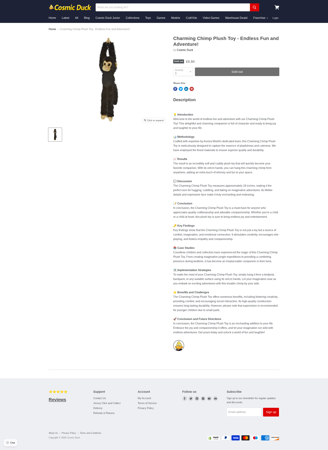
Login (275, 17)
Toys (148, 17)
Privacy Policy (146, 408)
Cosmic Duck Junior (107, 17)
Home (52, 17)
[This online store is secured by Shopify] (213, 439)
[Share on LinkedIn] (186, 89)
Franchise (259, 17)
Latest (65, 17)
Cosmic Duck (185, 50)
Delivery (97, 408)
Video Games (211, 17)
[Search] (254, 7)
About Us (53, 433)
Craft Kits (191, 17)
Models (175, 17)
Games (161, 17)
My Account (144, 398)
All (76, 17)
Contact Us (99, 398)
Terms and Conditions (90, 433)
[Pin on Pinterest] (192, 89)
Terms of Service (147, 403)
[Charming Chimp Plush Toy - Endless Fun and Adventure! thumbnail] (55, 134)
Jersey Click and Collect (106, 403)
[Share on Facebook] (175, 89)
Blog (87, 17)
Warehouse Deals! (236, 17)
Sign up (271, 412)
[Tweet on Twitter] (181, 89)
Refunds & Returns (104, 413)
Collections (132, 17)
